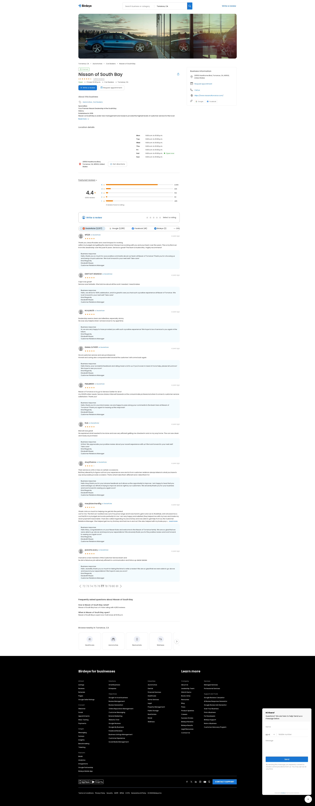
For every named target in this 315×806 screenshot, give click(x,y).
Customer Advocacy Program (215, 727)
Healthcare (152, 696)
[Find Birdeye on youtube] (205, 781)
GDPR (116, 793)
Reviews (81, 688)
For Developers (209, 716)
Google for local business (118, 698)
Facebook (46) (141, 228)
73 (87, 586)
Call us (197, 90)
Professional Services (212, 688)
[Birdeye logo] (85, 6)
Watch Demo (186, 692)
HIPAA (122, 793)
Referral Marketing (115, 716)
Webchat (81, 709)
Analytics (81, 760)
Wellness (151, 722)
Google (200, 101)
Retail (150, 718)
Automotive (97, 63)
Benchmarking (83, 744)
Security (110, 793)
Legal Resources (187, 729)
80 (113, 586)
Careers (184, 714)
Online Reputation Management (121, 709)
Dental (150, 688)
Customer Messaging (117, 712)
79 (109, 586)
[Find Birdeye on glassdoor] (209, 781)
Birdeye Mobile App (85, 771)
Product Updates (187, 711)
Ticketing (81, 747)
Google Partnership (85, 767)
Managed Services (211, 685)
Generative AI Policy (138, 793)
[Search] (189, 5)
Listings (81, 685)
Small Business (114, 685)
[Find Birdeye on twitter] (191, 781)
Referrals (81, 692)
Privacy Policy (100, 793)
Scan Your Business (211, 709)
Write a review (229, 6)
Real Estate (152, 714)
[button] (80, 586)
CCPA (127, 793)
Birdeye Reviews (187, 722)
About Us (184, 685)
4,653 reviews (98, 79)
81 (117, 586)
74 (91, 586)
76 (98, 586)
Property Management (156, 707)
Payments (82, 723)
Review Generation (116, 705)
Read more (82, 119)
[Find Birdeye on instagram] (200, 781)
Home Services (153, 700)
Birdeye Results (187, 725)
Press (183, 707)
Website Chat (114, 720)
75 (95, 586)
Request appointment (112, 87)
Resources (185, 700)
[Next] (176, 641)
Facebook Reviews (115, 731)
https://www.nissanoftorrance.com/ (209, 95)
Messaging (82, 732)
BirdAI (80, 756)
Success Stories (187, 718)
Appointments (84, 716)
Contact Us (185, 733)
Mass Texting (83, 720)
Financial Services (154, 692)
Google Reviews (115, 723)
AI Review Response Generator (215, 701)
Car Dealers (111, 63)
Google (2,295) (118, 228)
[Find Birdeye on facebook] (187, 781)
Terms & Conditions (86, 793)
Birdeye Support (210, 720)
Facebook (212, 101)
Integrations (83, 764)
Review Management (117, 701)
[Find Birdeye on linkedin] (196, 781)
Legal (150, 703)
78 (106, 586)
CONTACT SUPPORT (224, 781)
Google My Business (116, 727)
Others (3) (180, 228)
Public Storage (153, 711)
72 (83, 586)
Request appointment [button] (203, 84)
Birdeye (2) (161, 228)
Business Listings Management (121, 734)
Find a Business (210, 712)
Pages (80, 696)
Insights (81, 740)
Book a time (185, 696)
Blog (183, 703)
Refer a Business (210, 723)
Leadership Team (187, 688)
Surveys (81, 736)
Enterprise (112, 688)
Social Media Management (119, 742)
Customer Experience (117, 738)
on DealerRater (95, 235)
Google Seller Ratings (86, 700)
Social (80, 712)
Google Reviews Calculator (214, 698)
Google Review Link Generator (215, 705)
